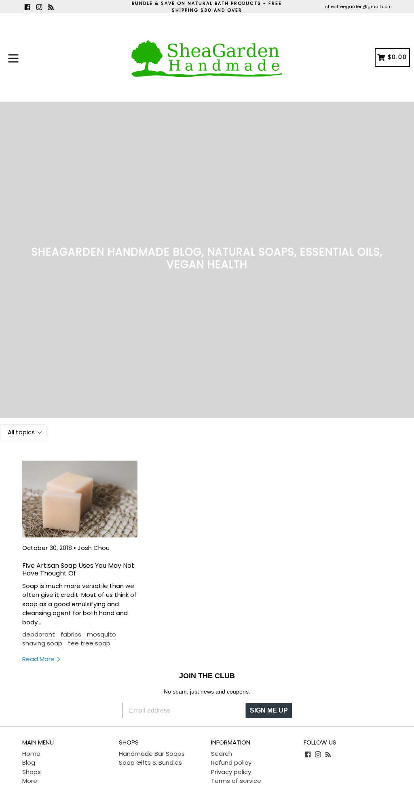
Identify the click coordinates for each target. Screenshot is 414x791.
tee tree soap (89, 643)
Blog (28, 762)
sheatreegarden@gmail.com (358, 6)
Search (221, 753)
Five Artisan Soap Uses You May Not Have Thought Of (78, 569)
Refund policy (231, 762)
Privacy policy (231, 772)
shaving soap (42, 643)
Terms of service (236, 780)
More (29, 780)
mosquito (101, 634)
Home (31, 753)
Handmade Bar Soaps (152, 753)
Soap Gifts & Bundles (150, 762)
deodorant (38, 634)
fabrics (71, 634)
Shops (31, 772)
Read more (39, 659)
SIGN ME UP (269, 710)
